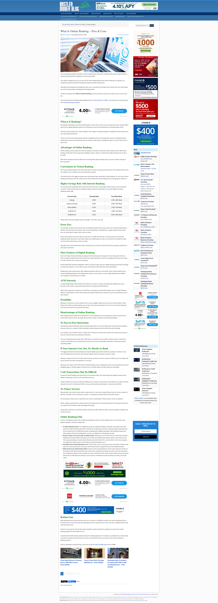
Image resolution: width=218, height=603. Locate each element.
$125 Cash (144, 262)
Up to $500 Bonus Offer (148, 227)
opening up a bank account (113, 315)
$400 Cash (144, 211)
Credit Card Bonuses (100, 544)
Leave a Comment (124, 34)
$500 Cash (144, 198)
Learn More (145, 356)
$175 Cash (144, 268)
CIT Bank (94, 100)
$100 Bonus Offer (146, 234)
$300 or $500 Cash (146, 247)
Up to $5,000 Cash (146, 159)
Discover (100, 100)
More (78, 581)
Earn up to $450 (145, 184)
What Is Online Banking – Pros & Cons (83, 31)
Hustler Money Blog (75, 6)
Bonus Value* (139, 398)
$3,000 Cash (144, 176)
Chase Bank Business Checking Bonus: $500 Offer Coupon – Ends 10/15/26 (70, 562)
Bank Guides (69, 585)
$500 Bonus (144, 204)
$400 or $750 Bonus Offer (148, 242)
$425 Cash (144, 255)
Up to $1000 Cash (146, 219)
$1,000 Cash (144, 278)
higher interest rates (109, 187)
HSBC (106, 100)
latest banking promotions (72, 102)
